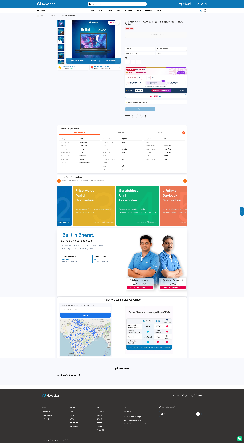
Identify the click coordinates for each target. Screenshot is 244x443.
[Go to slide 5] (61, 55)
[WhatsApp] (145, 116)
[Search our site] (90, 4)
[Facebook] (182, 395)
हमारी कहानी (45, 419)
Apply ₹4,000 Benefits (160, 90)
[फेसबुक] (132, 116)
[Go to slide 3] (61, 39)
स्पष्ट (144, 4)
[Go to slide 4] (61, 47)
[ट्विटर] (136, 116)
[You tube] (200, 395)
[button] (156, 96)
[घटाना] (127, 62)
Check (85, 315)
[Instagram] (191, 395)
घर (42, 16)
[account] (202, 4)
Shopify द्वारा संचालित (64, 440)
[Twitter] (186, 395)
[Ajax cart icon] (198, 4)
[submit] (198, 414)
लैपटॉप (71, 412)
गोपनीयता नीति (100, 430)
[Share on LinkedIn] (141, 116)
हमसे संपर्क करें (100, 412)
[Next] (117, 41)
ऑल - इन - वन (74, 423)
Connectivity (120, 133)
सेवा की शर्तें (99, 415)
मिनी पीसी (72, 419)
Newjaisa (55, 440)
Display (161, 133)
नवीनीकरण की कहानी (47, 415)
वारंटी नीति (99, 426)
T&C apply (182, 90)
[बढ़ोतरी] (138, 62)
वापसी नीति (99, 423)
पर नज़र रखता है (74, 426)
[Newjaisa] (46, 4)
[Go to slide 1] (61, 23)
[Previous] (68, 41)
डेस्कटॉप (72, 415)
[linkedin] (195, 395)
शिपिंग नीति (99, 419)
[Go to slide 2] (61, 31)
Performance (79, 133)
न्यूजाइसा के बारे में (46, 412)
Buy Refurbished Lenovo (52, 16)
